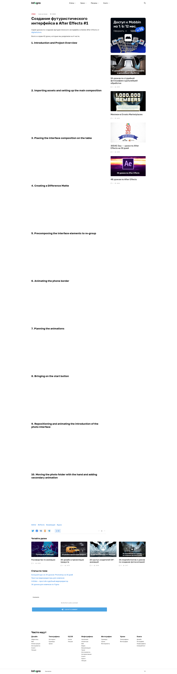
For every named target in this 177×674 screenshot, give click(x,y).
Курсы (83, 658)
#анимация (50, 525)
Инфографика (141, 643)
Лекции (33, 650)
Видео (83, 646)
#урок (59, 525)
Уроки (82, 3)
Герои (83, 650)
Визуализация (86, 648)
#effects (41, 525)
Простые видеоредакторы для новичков (47, 578)
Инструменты (35, 646)
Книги (105, 3)
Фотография (124, 641)
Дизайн (139, 639)
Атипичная (84, 641)
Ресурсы (94, 3)
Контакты (48, 671)
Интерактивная (86, 654)
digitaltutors (36, 32)
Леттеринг (52, 639)
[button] (145, 3)
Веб (32, 641)
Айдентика (34, 639)
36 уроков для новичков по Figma (45, 584)
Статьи (71, 3)
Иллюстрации (35, 643)
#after (33, 525)
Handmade (84, 639)
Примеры (52, 641)
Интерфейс (140, 641)
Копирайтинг (141, 646)
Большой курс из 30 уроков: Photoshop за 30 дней (52, 575)
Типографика (124, 639)
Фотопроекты (105, 643)
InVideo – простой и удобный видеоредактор (49, 581)
